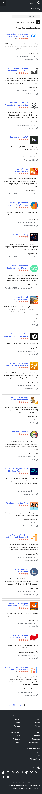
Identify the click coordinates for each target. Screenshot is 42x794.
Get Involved (15, 732)
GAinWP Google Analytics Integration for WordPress (17, 204)
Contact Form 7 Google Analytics (21, 298)
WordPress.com (33, 749)
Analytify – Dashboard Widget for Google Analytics (16, 104)
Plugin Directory (35, 9)
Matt (37, 752)
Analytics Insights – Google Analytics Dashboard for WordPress (17, 69)
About (38, 716)
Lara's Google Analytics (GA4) (21, 170)
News (38, 719)
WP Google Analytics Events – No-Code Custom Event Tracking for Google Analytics (16, 470)
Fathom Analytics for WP (18, 137)
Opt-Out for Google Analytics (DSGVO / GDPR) (17, 636)
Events (17, 736)
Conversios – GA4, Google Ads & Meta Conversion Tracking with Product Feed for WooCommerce (16, 35)
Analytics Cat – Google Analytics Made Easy (18, 399)
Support (37, 736)
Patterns (17, 726)
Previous (32, 705)
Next (9, 705)
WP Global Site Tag (20, 235)
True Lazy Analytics (20, 432)
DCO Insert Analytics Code (17, 503)
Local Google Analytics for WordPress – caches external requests (18, 605)
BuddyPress (34, 759)
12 (14, 705)
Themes (17, 719)
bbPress (36, 756)
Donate (16, 739)
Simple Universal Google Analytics (21, 570)
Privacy (37, 726)
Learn (38, 732)
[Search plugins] (14, 16)
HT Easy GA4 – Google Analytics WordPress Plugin (16, 364)
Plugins (17, 723)
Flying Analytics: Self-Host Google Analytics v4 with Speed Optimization (17, 536)
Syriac (33, 768)
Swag (17, 742)
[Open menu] (3, 3)
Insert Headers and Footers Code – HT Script (17, 267)
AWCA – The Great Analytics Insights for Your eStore (16, 668)
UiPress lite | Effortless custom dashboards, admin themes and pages (17, 335)
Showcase (16, 716)
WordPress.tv (34, 742)
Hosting (37, 723)
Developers (36, 739)
